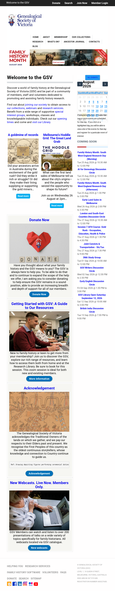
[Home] (26, 18)
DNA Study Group (92, 257)
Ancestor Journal (74, 41)
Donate (56, 3)
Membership (61, 37)
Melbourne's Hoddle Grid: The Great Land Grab (57, 138)
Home (36, 37)
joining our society (36, 104)
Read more (23, 196)
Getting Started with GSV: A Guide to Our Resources (39, 306)
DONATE (12, 578)
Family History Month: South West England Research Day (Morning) (92, 155)
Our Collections (81, 37)
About (46, 37)
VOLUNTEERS (50, 572)
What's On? (53, 41)
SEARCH (24, 578)
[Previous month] (80, 84)
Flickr (30, 584)
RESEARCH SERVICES (37, 566)
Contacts (94, 41)
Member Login (99, 3)
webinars (31, 108)
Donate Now (39, 220)
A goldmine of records (23, 135)
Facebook (14, 584)
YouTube (36, 584)
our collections (16, 108)
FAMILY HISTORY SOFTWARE (23, 572)
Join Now (82, 3)
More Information (39, 378)
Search (69, 3)
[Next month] (105, 84)
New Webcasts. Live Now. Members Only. (39, 485)
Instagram (25, 584)
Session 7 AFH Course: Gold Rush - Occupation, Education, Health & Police (92, 230)
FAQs (63, 572)
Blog (35, 46)
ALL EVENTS (93, 77)
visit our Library (41, 122)
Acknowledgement (39, 388)
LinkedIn (20, 584)
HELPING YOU (15, 566)
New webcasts (39, 547)
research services (53, 108)
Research (38, 41)
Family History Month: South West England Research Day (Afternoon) (92, 186)
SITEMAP (36, 578)
